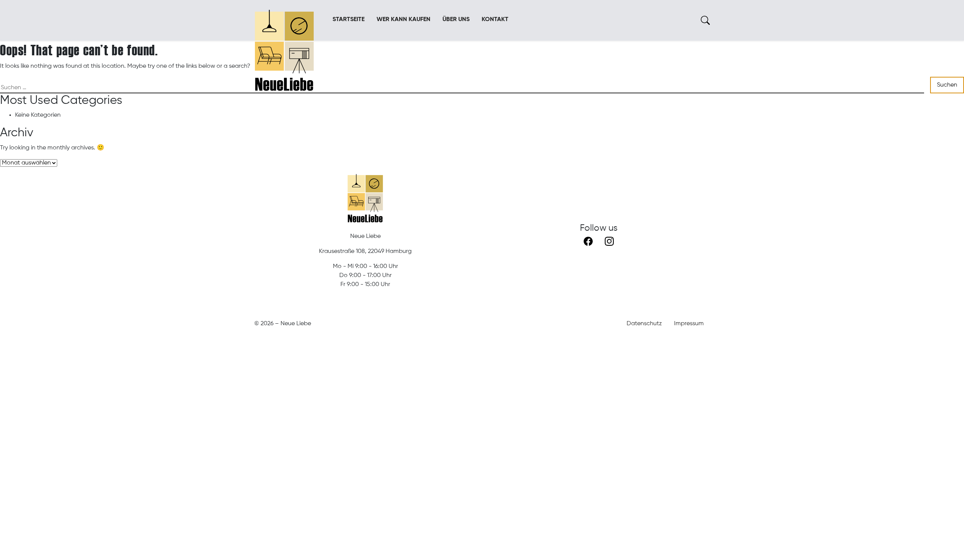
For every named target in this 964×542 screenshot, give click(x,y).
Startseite (349, 20)
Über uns (456, 20)
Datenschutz (644, 324)
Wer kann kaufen (403, 20)
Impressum (689, 324)
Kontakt (495, 20)
